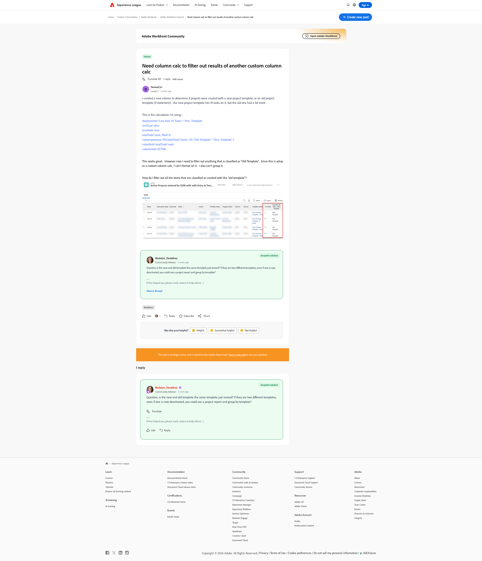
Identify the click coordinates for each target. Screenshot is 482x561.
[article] (211, 410)
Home (111, 17)
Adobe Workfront (149, 17)
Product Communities (127, 17)
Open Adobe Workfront (323, 36)
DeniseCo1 (156, 87)
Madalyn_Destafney (166, 258)
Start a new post (237, 354)
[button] (355, 17)
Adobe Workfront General (172, 17)
